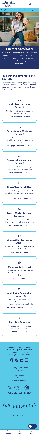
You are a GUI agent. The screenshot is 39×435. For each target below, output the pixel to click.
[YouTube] (26, 360)
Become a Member (19, 380)
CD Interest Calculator (19, 278)
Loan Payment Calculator (19, 172)
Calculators (19, 375)
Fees (19, 373)
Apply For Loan (6, 10)
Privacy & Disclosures (19, 368)
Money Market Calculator (19, 225)
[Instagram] (17, 360)
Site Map (19, 370)
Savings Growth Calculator (19, 252)
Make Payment (20, 10)
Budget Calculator (19, 331)
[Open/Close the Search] (30, 4)
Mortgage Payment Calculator (19, 145)
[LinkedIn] (22, 360)
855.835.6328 (22, 352)
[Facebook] (12, 360)
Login (32, 10)
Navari (23, 416)
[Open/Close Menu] (35, 4)
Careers (19, 378)
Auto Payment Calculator (19, 117)
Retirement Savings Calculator (19, 307)
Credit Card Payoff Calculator (19, 198)
